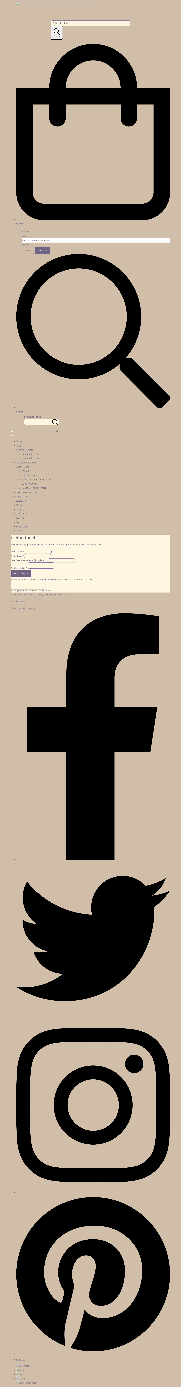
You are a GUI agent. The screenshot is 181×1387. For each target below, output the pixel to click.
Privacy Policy (63, 579)
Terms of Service (80, 579)
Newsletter (22, 513)
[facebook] (93, 859)
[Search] (55, 422)
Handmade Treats (31, 458)
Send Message (21, 573)
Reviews (20, 517)
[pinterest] (93, 1353)
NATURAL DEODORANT (34, 488)
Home (19, 441)
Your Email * (17, 555)
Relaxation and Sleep (26, 462)
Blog (18, 522)
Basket (28, 250)
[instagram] (93, 1192)
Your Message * (19, 567)
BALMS (25, 471)
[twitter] (93, 1014)
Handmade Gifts (30, 454)
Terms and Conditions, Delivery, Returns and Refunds (38, 594)
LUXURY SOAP (29, 483)
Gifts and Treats (24, 449)
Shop (18, 445)
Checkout (42, 250)
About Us (21, 509)
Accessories (22, 500)
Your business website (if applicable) (29, 560)
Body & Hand (22, 466)
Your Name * (17, 551)
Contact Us (22, 526)
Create (31, 608)
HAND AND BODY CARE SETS (36, 479)
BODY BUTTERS (30, 475)
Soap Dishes (22, 496)
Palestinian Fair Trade (27, 492)
